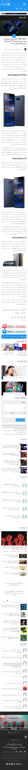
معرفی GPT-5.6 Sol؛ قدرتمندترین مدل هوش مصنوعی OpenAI (10, 614)
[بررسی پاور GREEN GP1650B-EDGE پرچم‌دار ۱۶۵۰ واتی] (24, 455)
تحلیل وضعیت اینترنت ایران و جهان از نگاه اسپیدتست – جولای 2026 (10, 637)
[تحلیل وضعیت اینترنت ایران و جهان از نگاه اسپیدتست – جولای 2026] (24, 638)
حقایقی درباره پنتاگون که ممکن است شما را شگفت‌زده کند (10, 556)
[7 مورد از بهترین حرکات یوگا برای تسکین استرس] (23, 568)
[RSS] (21, 764)
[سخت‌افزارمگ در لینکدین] (7, 764)
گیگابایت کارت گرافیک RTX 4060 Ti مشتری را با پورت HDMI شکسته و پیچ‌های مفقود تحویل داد (12, 462)
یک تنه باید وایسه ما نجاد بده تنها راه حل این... (12, 695)
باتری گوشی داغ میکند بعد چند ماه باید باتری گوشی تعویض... (12, 651)
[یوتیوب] (14, 326)
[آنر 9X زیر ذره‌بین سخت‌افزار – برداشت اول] (8, 347)
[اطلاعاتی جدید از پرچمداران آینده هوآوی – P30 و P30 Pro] (20, 347)
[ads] (14, 13)
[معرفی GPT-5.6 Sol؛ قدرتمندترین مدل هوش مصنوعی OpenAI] (24, 615)
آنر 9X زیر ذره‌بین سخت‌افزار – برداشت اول (8, 353)
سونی (12, 310)
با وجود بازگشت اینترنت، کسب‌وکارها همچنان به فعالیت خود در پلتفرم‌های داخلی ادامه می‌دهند (12, 337)
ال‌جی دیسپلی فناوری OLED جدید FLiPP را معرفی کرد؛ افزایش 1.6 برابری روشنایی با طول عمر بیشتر (10, 470)
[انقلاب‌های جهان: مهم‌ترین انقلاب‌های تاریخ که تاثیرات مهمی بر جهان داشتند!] (14, 538)
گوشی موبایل (22, 17)
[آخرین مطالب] (20, 600)
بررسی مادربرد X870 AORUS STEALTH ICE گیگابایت (11, 501)
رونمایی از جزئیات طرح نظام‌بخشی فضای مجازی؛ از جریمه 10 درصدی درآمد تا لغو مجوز (10, 606)
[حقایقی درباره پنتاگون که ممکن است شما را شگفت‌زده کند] (23, 556)
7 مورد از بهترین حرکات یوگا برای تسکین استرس (11, 568)
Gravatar (12, 434)
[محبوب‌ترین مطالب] (7, 600)
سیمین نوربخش (18, 49)
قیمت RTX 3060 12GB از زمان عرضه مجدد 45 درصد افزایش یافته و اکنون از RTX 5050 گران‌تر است (11, 630)
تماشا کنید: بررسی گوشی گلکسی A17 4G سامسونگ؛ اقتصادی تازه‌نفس (11, 509)
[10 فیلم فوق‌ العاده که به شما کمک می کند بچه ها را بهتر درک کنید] (14, 389)
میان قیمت (17, 313)
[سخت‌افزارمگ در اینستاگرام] (14, 764)
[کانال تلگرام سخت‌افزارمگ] (16, 764)
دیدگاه (23, 402)
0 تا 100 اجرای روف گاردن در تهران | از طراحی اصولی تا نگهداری (10, 562)
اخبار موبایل (17, 310)
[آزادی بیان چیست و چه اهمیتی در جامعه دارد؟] (23, 574)
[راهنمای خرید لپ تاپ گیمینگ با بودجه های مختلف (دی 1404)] (14, 722)
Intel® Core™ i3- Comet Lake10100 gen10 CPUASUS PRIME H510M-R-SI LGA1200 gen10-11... (12, 665)
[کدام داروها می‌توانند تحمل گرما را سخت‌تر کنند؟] (14, 372)
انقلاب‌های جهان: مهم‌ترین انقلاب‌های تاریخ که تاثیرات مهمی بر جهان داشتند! (15, 548)
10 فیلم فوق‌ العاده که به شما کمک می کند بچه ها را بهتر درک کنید (15, 394)
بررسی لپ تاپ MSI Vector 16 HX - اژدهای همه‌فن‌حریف (12, 516)
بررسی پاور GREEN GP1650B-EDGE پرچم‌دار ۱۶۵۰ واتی (11, 455)
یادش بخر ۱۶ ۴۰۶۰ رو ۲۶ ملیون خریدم (14, 683)
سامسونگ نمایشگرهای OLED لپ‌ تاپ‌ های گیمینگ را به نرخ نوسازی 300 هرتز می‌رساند (11, 447)
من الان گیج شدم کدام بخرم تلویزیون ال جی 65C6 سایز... (12, 701)
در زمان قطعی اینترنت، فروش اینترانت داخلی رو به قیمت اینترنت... (11, 672)
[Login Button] (17, 9)
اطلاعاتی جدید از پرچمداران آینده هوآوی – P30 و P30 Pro (21, 354)
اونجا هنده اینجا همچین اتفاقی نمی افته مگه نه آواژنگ (11, 689)
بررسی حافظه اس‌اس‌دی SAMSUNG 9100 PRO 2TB (10, 493)
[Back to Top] (14, 740)
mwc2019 (23, 310)
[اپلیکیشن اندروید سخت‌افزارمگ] (18, 764)
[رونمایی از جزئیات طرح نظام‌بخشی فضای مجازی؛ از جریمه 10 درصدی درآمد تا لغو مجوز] (24, 607)
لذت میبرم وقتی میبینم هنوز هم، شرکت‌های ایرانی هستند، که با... (12, 707)
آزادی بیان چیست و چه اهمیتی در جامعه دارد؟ (11, 573)
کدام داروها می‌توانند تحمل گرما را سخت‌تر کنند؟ (15, 378)
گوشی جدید (23, 313)
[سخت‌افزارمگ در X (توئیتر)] (9, 764)
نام (24, 413)
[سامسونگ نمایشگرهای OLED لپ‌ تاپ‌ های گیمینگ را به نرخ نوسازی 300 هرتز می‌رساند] (24, 447)
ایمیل (12, 413)
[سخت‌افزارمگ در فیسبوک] (12, 764)
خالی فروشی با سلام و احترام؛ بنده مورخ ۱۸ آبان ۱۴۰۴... (12, 658)
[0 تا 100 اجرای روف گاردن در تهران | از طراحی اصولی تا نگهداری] (23, 562)
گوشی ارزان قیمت (6, 310)
